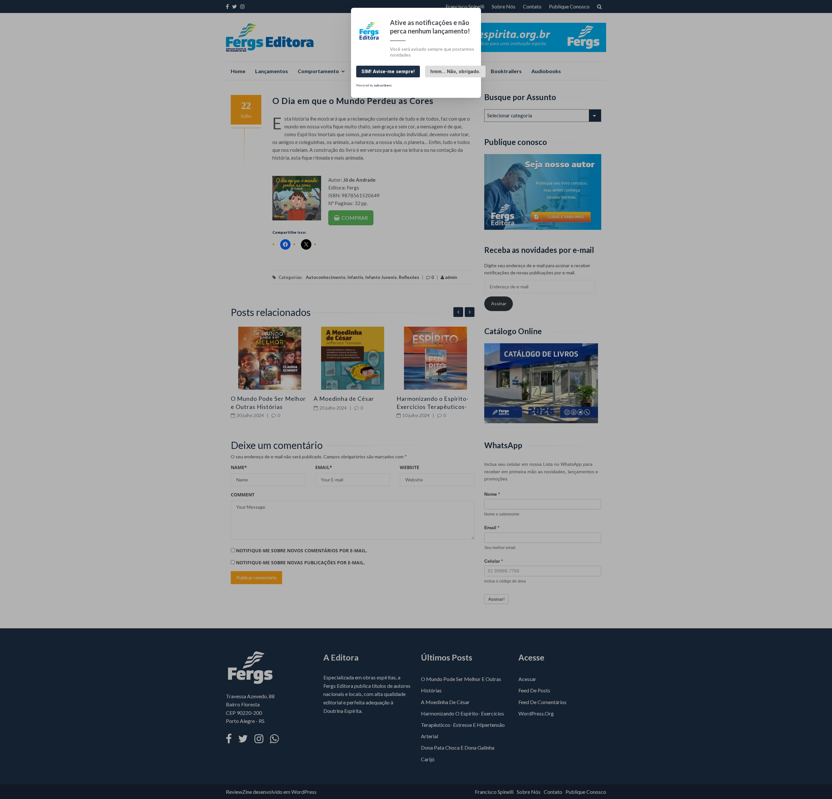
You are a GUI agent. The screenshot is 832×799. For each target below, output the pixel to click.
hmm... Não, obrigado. (455, 71)
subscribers (383, 85)
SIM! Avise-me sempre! (388, 71)
